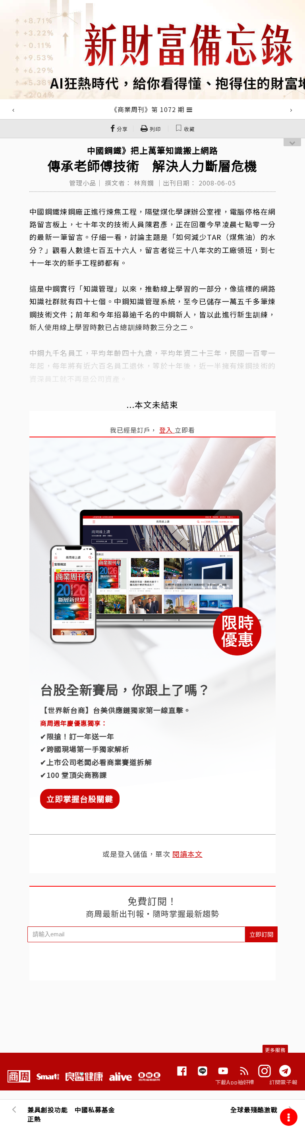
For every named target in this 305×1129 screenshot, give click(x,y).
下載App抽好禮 (235, 1082)
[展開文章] (190, 109)
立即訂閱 (261, 934)
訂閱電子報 (283, 1082)
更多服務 (275, 1049)
